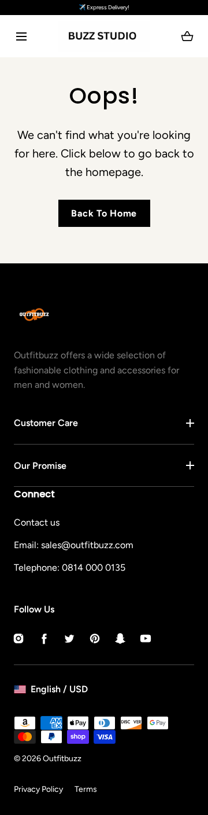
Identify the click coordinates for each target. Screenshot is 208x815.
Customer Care (46, 422)
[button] (21, 36)
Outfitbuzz (62, 758)
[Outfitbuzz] (104, 36)
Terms (86, 789)
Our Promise (40, 465)
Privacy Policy (38, 789)
